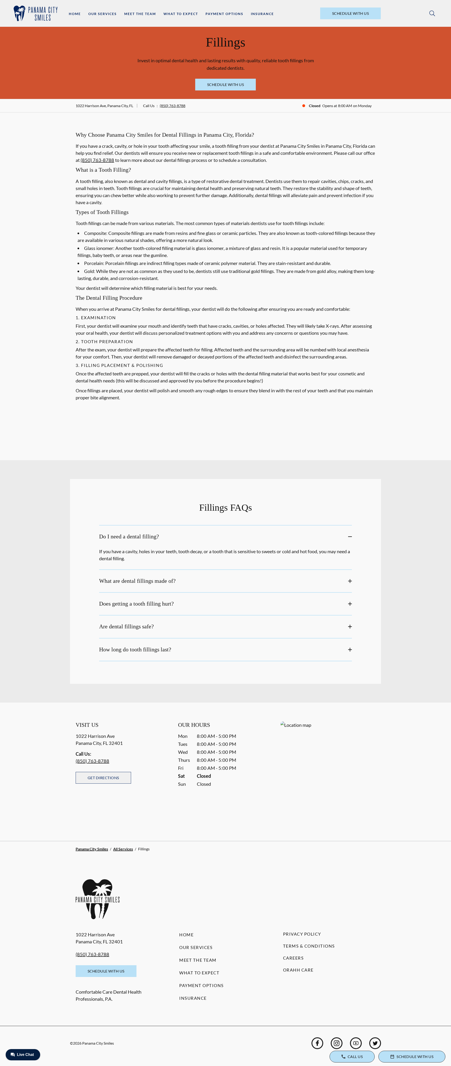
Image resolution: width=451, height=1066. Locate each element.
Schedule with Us (350, 13)
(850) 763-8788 (172, 105)
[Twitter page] (375, 1043)
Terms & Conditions (309, 946)
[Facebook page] (317, 1043)
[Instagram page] (336, 1043)
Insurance (262, 14)
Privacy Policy (302, 934)
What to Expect (180, 14)
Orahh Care (298, 970)
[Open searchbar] (432, 13)
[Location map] (327, 771)
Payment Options (224, 14)
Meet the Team (140, 14)
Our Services (102, 14)
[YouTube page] (356, 1043)
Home (75, 14)
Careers (293, 958)
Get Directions (103, 777)
